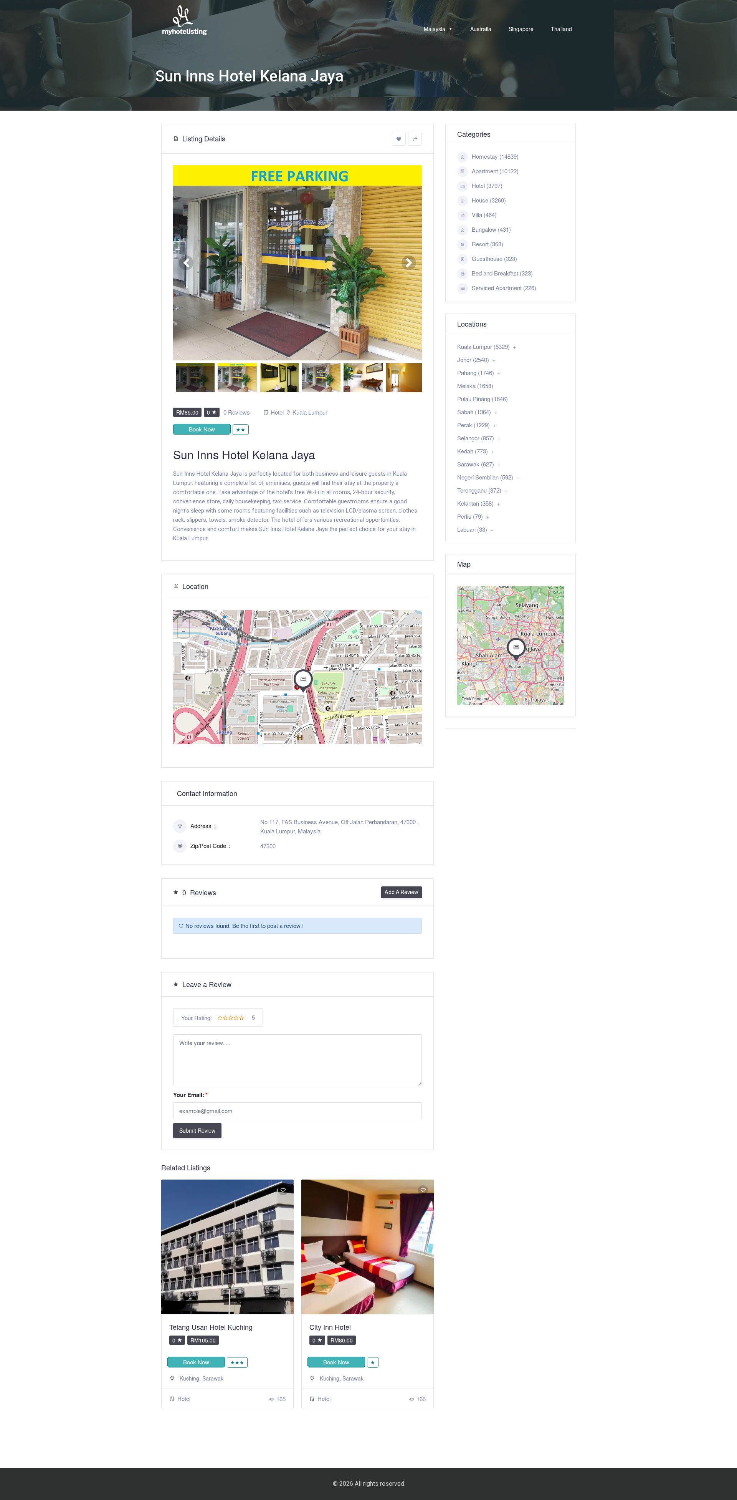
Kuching (189, 1378)
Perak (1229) (473, 425)
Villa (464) (484, 215)
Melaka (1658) (475, 386)
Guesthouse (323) (494, 258)
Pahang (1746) (475, 372)
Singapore (521, 29)
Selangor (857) (475, 438)
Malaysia (434, 29)
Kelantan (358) (475, 503)
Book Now (202, 429)
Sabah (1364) (474, 412)
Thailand (561, 29)
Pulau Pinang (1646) (482, 399)
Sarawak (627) (475, 464)
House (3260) (489, 200)
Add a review (401, 892)
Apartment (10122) (495, 171)
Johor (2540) (473, 359)
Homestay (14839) (495, 156)
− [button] (183, 631)
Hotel (277, 412)
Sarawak (212, 1378)
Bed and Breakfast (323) (502, 273)
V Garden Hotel (333, 1327)
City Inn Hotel (190, 1327)
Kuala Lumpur (309, 412)
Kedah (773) (472, 451)
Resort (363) (487, 244)
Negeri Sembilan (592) (485, 477)
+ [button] (183, 620)
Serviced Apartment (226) (504, 288)
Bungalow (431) (491, 229)
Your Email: (190, 1094)
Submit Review (197, 1130)
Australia (480, 29)
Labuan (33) (472, 529)
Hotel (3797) (487, 185)
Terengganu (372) (479, 490)
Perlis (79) (470, 516)
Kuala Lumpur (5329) (483, 346)
